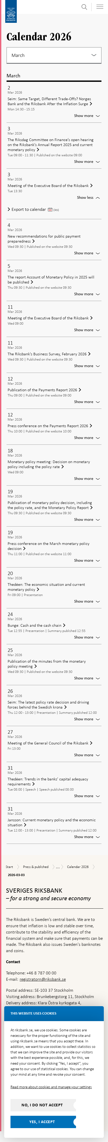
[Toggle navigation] (100, 6)
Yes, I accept (42, 1122)
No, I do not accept (42, 1105)
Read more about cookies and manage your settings (51, 1087)
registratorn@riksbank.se (43, 979)
